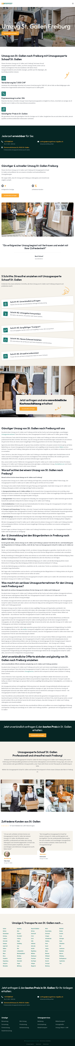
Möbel (61, 447)
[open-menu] (72, 3)
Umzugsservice (29, 671)
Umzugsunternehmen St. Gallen (32, 1041)
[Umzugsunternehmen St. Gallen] (6, 3)
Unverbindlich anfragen (10, 33)
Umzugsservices (44, 1018)
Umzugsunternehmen (8, 434)
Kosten (25, 629)
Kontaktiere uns (59, 464)
